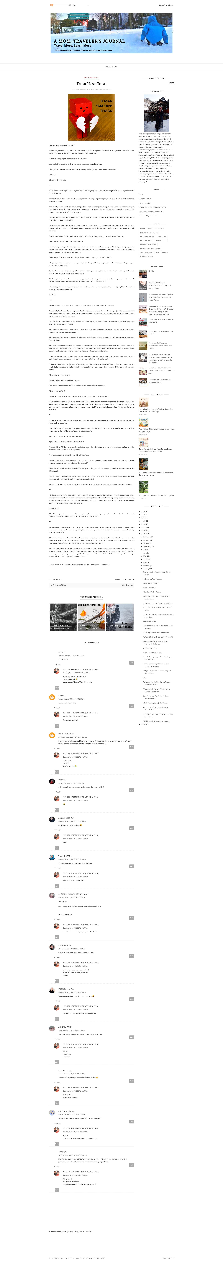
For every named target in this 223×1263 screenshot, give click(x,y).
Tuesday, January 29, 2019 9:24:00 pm (71, 699)
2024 (143, 518)
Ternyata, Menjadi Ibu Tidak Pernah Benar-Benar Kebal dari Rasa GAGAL (155, 450)
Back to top (167, 1258)
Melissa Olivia (66, 989)
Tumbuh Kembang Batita (152, 652)
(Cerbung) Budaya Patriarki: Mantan (60, 627)
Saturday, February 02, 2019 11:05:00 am (72, 737)
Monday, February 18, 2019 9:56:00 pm (71, 1114)
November (147, 540)
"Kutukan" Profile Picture (117, 627)
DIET (145, 678)
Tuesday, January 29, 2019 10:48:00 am (76, 673)
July (144, 550)
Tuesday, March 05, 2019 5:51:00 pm (75, 966)
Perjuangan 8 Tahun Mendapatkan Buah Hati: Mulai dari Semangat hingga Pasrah (161, 297)
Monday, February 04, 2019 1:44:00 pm (71, 897)
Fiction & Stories (91, 77)
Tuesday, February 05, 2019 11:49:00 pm (72, 1074)
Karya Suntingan (145, 203)
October (146, 543)
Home (141, 194)
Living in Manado (146, 240)
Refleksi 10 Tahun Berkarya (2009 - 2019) (158, 637)
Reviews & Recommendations (150, 248)
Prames (62, 696)
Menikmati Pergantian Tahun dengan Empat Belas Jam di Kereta (156, 473)
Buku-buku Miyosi (145, 199)
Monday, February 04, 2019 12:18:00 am (72, 821)
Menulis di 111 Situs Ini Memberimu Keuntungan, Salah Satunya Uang (160, 285)
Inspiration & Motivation (148, 233)
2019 (143, 534)
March (145, 562)
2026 (143, 511)
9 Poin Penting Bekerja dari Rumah (155, 703)
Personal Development (148, 244)
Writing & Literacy (146, 256)
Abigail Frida (65, 1027)
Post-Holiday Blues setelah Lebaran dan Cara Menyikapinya (156, 430)
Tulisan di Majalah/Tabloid (148, 216)
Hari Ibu (151, 271)
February (146, 566)
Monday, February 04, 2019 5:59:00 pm (71, 949)
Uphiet (61, 652)
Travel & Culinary (146, 252)
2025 (143, 515)
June (145, 553)
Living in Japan (162, 237)
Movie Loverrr (66, 734)
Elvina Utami (65, 1070)
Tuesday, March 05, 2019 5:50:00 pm (75, 928)
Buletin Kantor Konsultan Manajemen (152, 207)
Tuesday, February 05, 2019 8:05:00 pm (71, 1030)
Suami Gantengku (88, 626)
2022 (143, 524)
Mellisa (62, 780)
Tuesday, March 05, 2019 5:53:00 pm (75, 1175)
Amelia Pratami (66, 1111)
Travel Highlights (162, 252)
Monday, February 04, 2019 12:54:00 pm (72, 859)
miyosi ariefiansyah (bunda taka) (81, 669)
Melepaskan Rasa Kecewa (152, 579)
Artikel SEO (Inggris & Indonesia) (151, 211)
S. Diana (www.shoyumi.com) (73, 894)
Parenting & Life (160, 240)
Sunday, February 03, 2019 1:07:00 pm (71, 783)
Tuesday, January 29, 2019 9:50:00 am (71, 656)
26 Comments (56, 579)
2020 (143, 530)
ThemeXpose (70, 1258)
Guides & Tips (159, 229)
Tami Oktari (64, 856)
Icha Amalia (64, 945)
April (145, 559)
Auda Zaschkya (66, 818)
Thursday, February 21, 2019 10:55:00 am (72, 1155)
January (146, 569)
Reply (131, 662)
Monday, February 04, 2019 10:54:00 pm (72, 992)
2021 (143, 527)
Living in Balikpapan (147, 237)
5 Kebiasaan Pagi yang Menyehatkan (156, 721)
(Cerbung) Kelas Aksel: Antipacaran (156, 633)
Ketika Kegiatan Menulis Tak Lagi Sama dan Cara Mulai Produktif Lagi (156, 410)
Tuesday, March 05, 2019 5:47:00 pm (75, 716)
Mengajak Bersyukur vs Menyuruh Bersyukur (156, 495)
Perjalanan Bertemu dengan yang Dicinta (157, 603)
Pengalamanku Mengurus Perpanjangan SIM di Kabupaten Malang (160, 345)
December (147, 537)
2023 (143, 521)
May (144, 556)
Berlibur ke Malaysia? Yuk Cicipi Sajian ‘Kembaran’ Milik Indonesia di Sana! (161, 370)
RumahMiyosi (111, 67)
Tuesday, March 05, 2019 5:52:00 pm (75, 1091)
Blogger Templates (97, 1258)
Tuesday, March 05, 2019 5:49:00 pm (75, 800)
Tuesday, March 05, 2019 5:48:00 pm (75, 757)
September (147, 546)
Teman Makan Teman (150, 583)
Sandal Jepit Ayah (149, 621)
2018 (143, 724)
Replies (58, 664)
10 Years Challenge (150, 648)
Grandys (63, 1152)
